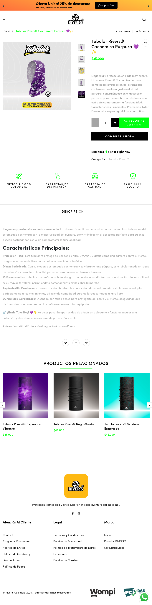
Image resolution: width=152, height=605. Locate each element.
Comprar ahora (119, 136)
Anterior (124, 31)
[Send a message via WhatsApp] (144, 597)
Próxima (141, 31)
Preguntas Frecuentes (16, 541)
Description (73, 211)
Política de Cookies (65, 560)
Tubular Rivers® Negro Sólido (74, 424)
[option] (37, 76)
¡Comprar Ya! (106, 5)
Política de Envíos (14, 547)
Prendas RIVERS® (115, 541)
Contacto (8, 535)
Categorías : (99, 159)
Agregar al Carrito (134, 122)
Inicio (6, 31)
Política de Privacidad (67, 541)
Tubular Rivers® (119, 159)
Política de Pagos (14, 566)
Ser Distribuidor (114, 547)
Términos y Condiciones (68, 535)
